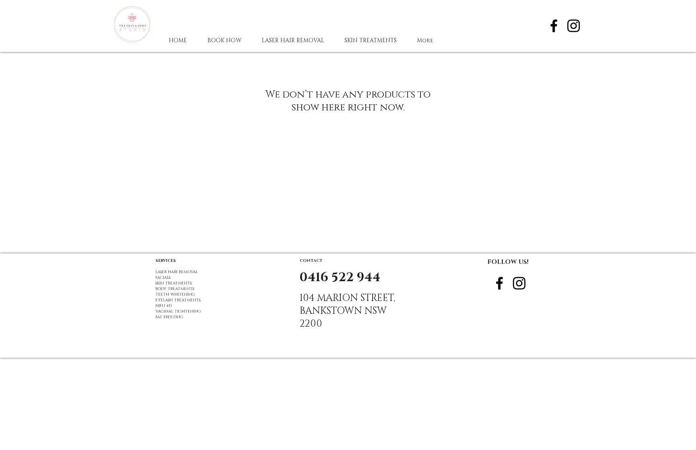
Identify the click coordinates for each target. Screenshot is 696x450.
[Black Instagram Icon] (573, 25)
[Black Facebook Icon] (553, 25)
